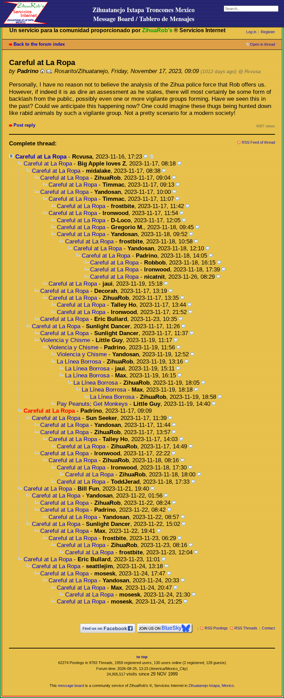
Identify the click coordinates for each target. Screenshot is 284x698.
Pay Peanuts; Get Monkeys (92, 404)
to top (142, 657)
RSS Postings (216, 628)
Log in (251, 32)
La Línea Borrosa (79, 361)
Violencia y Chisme (65, 340)
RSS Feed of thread (258, 142)
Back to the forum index (39, 44)
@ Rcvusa (249, 71)
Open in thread (262, 44)
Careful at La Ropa (40, 156)
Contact (268, 628)
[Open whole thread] (151, 156)
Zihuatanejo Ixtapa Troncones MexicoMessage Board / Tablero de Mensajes (143, 14)
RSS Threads (245, 628)
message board (71, 685)
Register (268, 32)
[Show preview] (146, 156)
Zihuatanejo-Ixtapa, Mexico (211, 685)
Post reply (24, 125)
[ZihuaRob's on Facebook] (107, 628)
